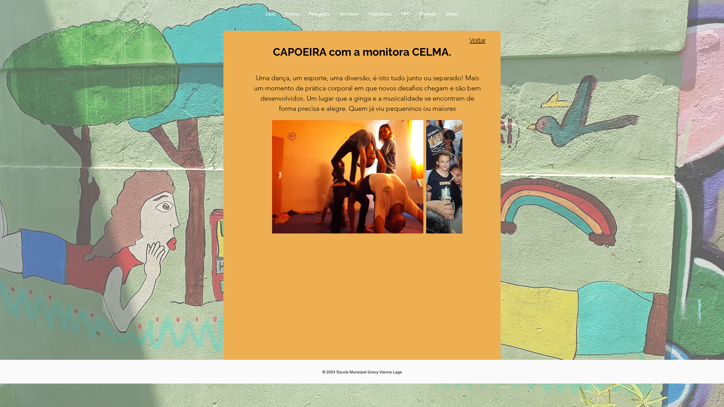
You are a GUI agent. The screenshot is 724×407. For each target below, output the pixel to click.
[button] (319, 14)
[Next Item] (452, 176)
